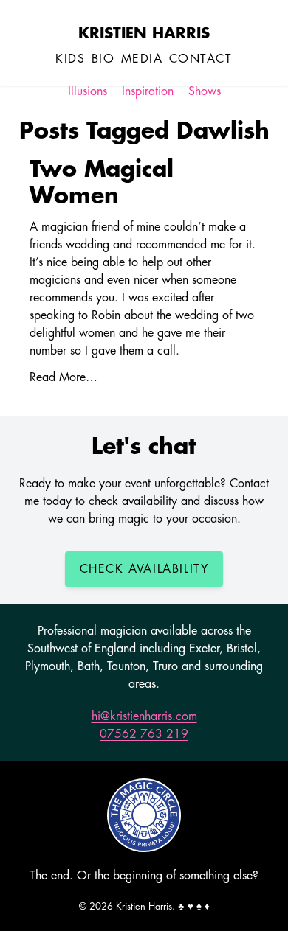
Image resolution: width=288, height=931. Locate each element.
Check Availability (144, 569)
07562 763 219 (144, 734)
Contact (201, 59)
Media (142, 59)
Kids (70, 59)
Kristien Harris (144, 33)
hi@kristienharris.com (144, 716)
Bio (103, 59)
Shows (204, 91)
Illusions (87, 91)
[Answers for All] (144, 815)
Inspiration (148, 91)
